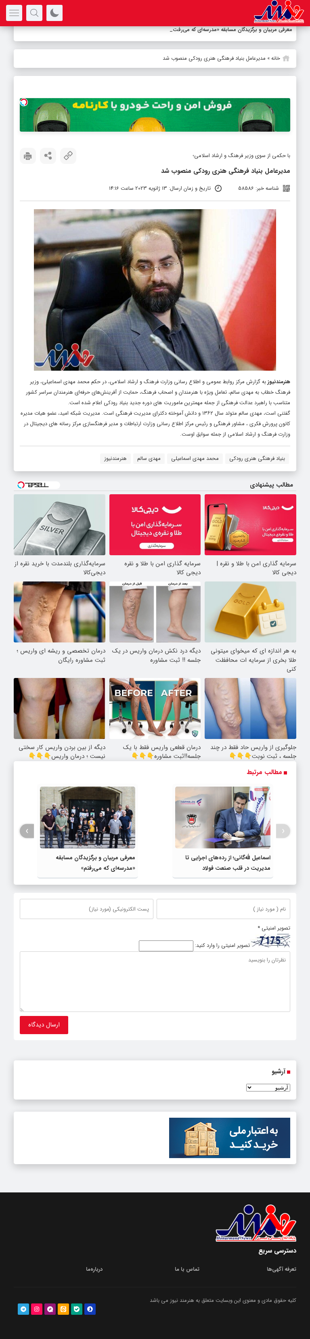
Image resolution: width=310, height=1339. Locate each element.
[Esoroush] (90, 1309)
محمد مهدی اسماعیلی (195, 458)
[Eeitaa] (63, 1309)
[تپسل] (24, 102)
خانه (275, 58)
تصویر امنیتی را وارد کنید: (222, 946)
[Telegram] (23, 1309)
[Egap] (50, 1309)
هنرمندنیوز (279, 382)
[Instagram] (36, 1309)
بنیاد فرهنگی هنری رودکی (257, 458)
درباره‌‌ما (94, 1269)
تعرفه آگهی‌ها (281, 1269)
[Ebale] (76, 1309)
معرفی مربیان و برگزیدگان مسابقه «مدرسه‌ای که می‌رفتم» (231, 29)
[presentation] (283, 831)
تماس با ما (187, 1269)
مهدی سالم (149, 458)
